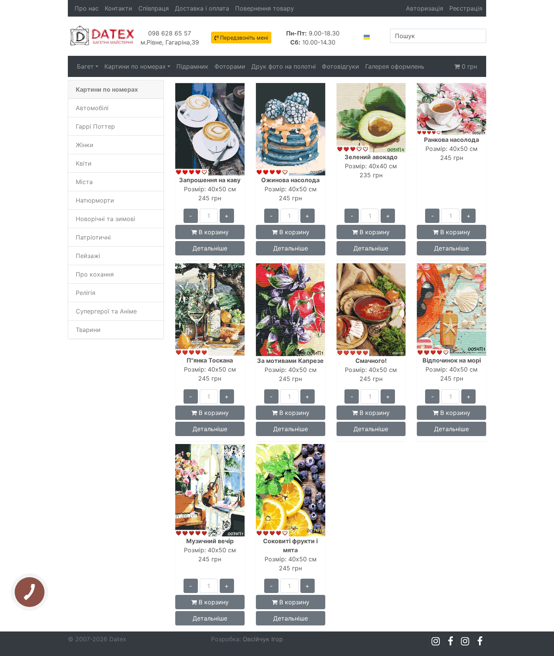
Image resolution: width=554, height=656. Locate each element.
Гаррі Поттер (95, 126)
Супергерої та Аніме (106, 311)
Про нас (87, 8)
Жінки (84, 145)
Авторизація (424, 8)
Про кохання (95, 274)
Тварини (88, 329)
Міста (84, 182)
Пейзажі (88, 256)
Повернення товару (264, 8)
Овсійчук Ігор (263, 639)
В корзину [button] (213, 232)
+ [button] (227, 216)
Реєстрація (465, 8)
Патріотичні (93, 237)
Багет (85, 66)
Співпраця (153, 8)
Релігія (85, 293)
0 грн (468, 66)
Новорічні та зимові (105, 219)
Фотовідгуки (340, 66)
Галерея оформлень (394, 66)
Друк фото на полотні (283, 66)
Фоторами (229, 66)
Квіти (84, 163)
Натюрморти (95, 200)
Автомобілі (92, 108)
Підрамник (192, 66)
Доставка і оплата (202, 8)
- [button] (190, 216)
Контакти (118, 8)
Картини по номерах (135, 66)
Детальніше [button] (210, 248)
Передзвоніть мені (243, 37)
